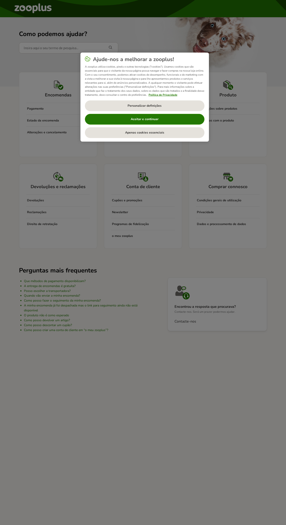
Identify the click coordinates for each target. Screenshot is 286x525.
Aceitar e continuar (144, 119)
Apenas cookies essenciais (144, 132)
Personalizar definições (145, 106)
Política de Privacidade (163, 95)
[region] (144, 97)
